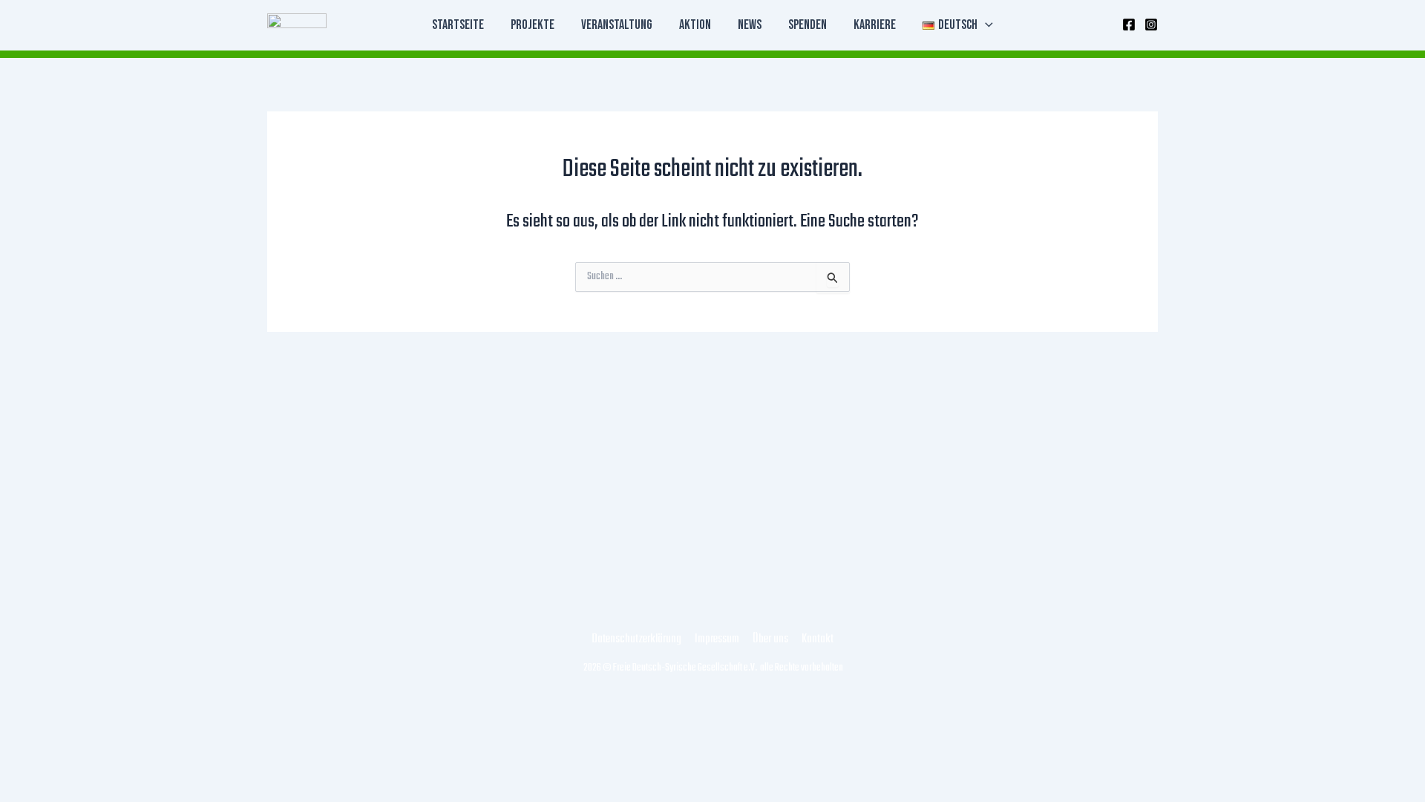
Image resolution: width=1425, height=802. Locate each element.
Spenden (807, 25)
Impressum (717, 639)
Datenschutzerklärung (636, 639)
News (749, 25)
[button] (985, 25)
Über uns (770, 639)
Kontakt (817, 639)
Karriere (875, 25)
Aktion (695, 25)
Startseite (458, 25)
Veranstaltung (616, 25)
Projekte (532, 25)
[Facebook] (1129, 24)
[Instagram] (1151, 24)
